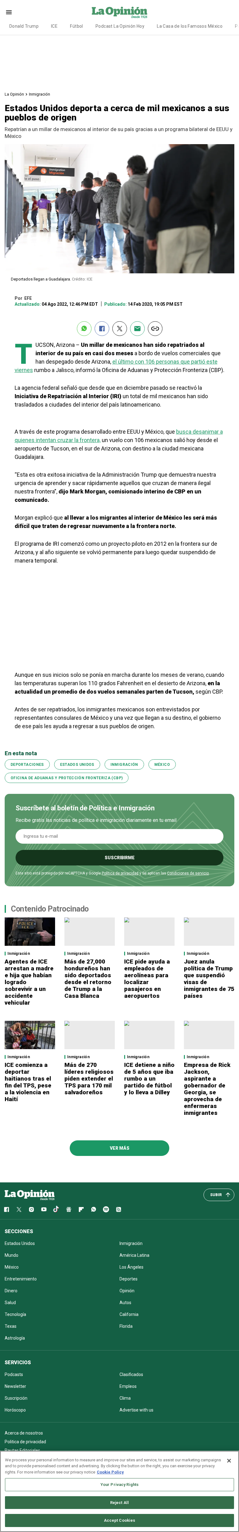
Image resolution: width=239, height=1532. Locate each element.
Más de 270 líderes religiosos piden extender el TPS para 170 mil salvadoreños (89, 1078)
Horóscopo (15, 1409)
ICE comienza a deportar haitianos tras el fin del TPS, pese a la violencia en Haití (28, 1082)
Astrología (15, 1338)
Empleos (128, 1386)
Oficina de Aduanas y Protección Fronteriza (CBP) (67, 778)
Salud (10, 1302)
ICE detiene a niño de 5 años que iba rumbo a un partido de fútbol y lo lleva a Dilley (149, 1078)
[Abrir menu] (9, 12)
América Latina (134, 1255)
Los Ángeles (131, 1267)
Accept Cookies (119, 1520)
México (162, 764)
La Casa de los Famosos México (190, 26)
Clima (125, 1398)
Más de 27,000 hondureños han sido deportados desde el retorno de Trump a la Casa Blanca (87, 978)
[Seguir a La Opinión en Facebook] (6, 1209)
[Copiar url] (155, 328)
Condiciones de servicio (188, 873)
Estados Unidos (77, 764)
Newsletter (15, 1386)
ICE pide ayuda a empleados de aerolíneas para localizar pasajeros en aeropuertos (147, 978)
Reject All (119, 1502)
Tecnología (15, 1314)
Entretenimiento (21, 1278)
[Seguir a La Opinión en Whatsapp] (93, 1209)
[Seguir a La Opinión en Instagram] (31, 1209)
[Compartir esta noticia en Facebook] (102, 328)
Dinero (11, 1290)
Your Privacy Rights (119, 1484)
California (129, 1314)
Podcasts (14, 1374)
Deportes (129, 1278)
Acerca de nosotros (24, 1433)
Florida (126, 1326)
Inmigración (39, 94)
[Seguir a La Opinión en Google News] (69, 1209)
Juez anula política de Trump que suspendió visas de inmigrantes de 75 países (209, 978)
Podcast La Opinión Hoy (120, 26)
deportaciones (27, 764)
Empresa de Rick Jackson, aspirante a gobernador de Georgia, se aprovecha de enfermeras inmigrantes (207, 1088)
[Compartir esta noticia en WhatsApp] (84, 328)
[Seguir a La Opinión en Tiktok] (56, 1209)
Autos (125, 1302)
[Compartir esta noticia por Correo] (137, 328)
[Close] (229, 1461)
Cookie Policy (110, 1472)
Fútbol (76, 26)
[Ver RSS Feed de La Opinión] (118, 1209)
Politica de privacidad (25, 1441)
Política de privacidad (120, 873)
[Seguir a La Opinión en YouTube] (44, 1209)
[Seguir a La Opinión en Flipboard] (81, 1209)
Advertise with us (136, 1409)
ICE (54, 26)
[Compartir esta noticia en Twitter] (119, 328)
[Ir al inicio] (29, 1195)
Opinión (127, 1290)
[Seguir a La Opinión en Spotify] (106, 1209)
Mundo (11, 1255)
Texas (10, 1326)
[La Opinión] (119, 12)
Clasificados (131, 1374)
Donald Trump (24, 26)
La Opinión (14, 94)
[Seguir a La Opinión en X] (19, 1209)
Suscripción (16, 1398)
